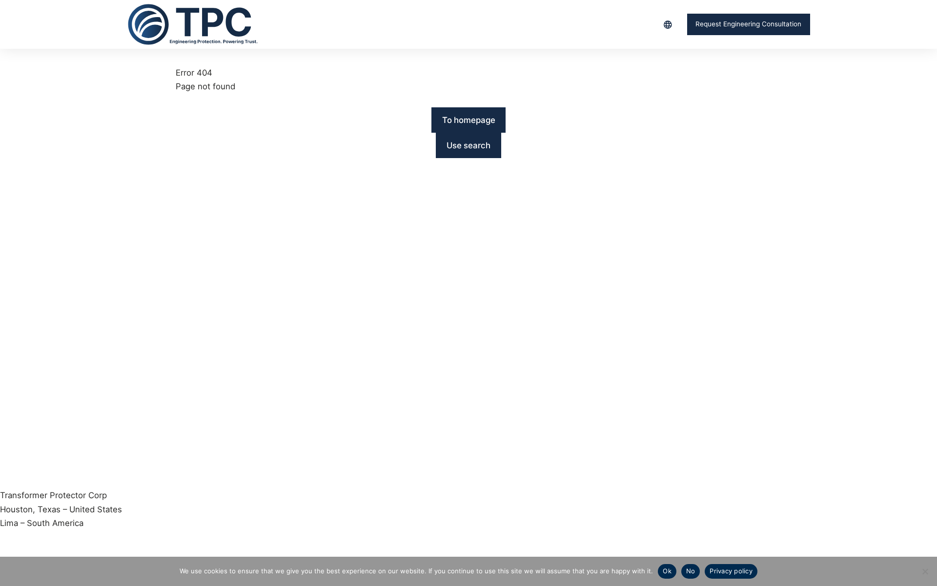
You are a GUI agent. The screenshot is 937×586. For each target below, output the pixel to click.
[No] (925, 571)
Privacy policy (731, 571)
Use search (468, 145)
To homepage (468, 120)
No (690, 571)
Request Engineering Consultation (748, 24)
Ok (667, 571)
